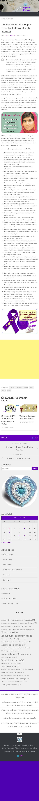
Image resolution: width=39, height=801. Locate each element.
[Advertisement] (19, 359)
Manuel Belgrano (26, 654)
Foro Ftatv (6, 580)
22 (24, 535)
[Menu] (36, 14)
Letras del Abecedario (7, 648)
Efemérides (7, 19)
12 (9, 532)
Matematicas (6, 657)
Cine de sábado (7, 626)
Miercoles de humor (12, 660)
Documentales (14, 629)
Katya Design (8, 554)
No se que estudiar (9, 598)
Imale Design (7, 559)
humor (26, 641)
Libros (4, 651)
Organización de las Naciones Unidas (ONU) (12, 669)
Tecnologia (24, 678)
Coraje (12, 387)
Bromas (4, 623)
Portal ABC (20, 672)
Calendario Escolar (13, 623)
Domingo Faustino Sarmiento (27, 629)
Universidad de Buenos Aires (19, 681)
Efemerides (5, 639)
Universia (6, 593)
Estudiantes (6, 642)
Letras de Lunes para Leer (22, 648)
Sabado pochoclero (9, 678)
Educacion (19, 387)
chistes (32, 623)
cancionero (23, 623)
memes (15, 657)
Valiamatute (10, 36)
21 (19, 535)
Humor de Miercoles (13, 644)
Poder (9, 391)
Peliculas (29, 669)
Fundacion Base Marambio (12, 569)
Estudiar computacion (10, 603)
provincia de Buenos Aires (9, 675)
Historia (17, 642)
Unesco (6, 681)
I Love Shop (7, 564)
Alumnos (5, 620)
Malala (26, 387)
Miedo (31, 387)
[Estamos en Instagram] (36, 438)
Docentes (4, 629)
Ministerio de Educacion (7, 663)
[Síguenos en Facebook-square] (33, 438)
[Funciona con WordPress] (13, 751)
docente (28, 626)
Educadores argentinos (16, 635)
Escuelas (23, 639)
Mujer (4, 391)
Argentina (29, 620)
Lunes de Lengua (14, 651)
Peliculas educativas (8, 672)
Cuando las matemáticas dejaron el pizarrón (20, 718)
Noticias (18, 663)
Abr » (9, 542)
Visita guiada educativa (11, 685)
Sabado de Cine (24, 675)
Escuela (14, 639)
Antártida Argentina (17, 620)
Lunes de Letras (10, 653)
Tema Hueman (30, 751)
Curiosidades (19, 626)
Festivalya (6, 575)
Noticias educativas (10, 666)
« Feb (3, 542)
